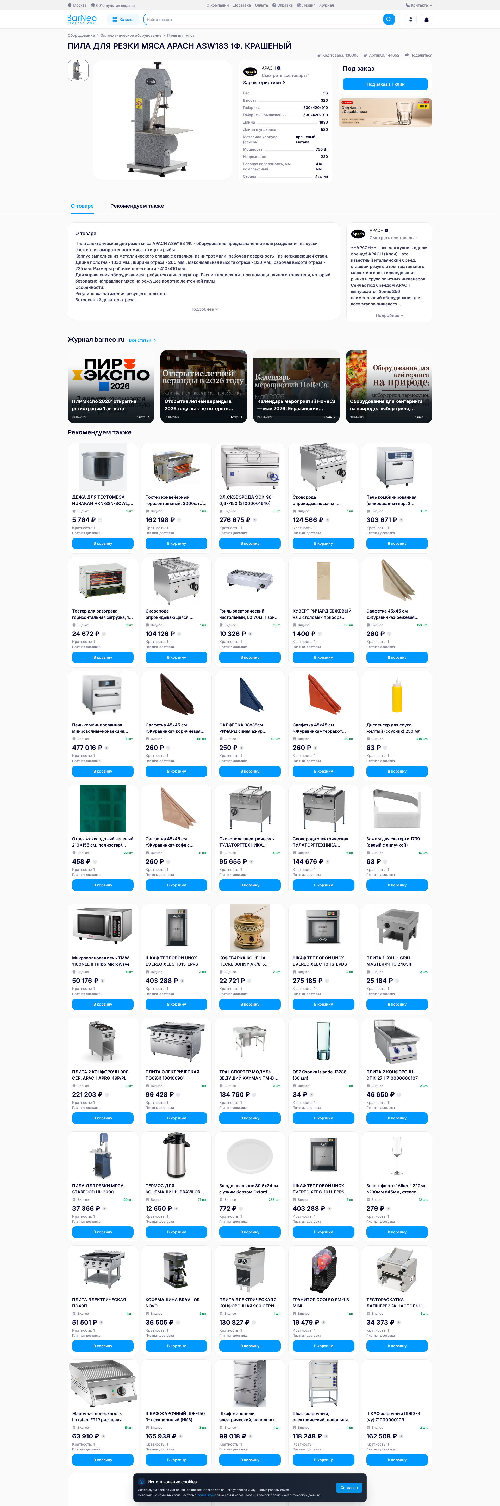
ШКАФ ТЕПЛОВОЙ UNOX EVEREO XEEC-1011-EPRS (318, 1189)
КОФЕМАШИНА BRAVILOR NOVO (172, 1302)
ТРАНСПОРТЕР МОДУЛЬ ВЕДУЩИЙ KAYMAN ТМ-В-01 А (249, 1075)
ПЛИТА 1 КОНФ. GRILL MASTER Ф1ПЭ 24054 (388, 961)
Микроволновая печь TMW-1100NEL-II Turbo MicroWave (101, 961)
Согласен (349, 1487)
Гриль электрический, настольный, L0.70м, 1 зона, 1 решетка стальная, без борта (248, 614)
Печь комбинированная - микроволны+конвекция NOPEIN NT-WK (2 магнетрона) (98, 728)
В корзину (102, 543)
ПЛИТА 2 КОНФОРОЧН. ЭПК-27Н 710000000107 (392, 1075)
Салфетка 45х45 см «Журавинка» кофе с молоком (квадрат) (168, 842)
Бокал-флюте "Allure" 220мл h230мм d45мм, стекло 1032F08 (396, 1189)
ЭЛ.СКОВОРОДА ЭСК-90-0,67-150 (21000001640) (246, 500)
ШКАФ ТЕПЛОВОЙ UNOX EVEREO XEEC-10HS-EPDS (320, 961)
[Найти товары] (388, 19)
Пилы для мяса (181, 35)
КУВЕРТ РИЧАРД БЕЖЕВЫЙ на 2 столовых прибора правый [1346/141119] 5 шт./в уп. (322, 614)
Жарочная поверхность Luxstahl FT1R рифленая (97, 1416)
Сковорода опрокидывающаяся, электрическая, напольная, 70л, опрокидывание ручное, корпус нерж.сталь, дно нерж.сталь (323, 500)
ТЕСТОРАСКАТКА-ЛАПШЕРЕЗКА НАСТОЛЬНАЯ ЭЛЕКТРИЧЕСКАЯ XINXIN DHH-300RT (396, 1303)
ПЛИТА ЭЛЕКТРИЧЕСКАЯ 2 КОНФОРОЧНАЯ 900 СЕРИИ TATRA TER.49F (248, 1303)
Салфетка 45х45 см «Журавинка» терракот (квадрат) (317, 728)
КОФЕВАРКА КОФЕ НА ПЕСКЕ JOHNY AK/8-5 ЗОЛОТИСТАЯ (242, 961)
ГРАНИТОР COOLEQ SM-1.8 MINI (321, 1302)
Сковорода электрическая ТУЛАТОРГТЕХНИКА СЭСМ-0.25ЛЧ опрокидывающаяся (320, 842)
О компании (218, 5)
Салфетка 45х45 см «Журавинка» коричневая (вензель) (173, 728)
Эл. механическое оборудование (131, 35)
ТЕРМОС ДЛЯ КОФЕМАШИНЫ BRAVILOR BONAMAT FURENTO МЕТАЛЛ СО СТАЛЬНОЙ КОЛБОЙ (173, 1189)
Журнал (326, 5)
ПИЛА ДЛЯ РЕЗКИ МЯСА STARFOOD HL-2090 (98, 1189)
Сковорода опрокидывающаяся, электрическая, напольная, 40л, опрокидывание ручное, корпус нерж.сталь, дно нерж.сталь (175, 614)
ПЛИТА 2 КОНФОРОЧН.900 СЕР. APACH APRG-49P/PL (100, 1075)
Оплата (261, 5)
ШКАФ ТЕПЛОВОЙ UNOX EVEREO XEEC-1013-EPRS (172, 961)
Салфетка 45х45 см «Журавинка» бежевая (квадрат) (390, 614)
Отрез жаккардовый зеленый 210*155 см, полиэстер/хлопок (103, 842)
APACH (269, 68)
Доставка (242, 5)
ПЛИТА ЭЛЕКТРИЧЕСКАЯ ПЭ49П (99, 1302)
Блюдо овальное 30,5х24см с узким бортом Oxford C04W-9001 (248, 1189)
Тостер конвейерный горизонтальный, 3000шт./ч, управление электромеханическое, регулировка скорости (176, 500)
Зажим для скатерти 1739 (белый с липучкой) (393, 842)
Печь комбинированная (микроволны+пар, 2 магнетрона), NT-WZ (391, 500)
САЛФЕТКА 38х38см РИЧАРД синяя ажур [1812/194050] (241, 728)
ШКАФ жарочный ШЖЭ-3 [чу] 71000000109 (393, 1416)
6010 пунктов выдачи (115, 5)
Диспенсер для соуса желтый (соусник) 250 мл (393, 728)
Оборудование (81, 35)
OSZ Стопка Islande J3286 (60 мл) (319, 1075)
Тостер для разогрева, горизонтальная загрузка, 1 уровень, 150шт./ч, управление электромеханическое (100, 614)
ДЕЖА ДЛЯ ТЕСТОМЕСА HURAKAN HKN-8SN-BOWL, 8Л (100, 500)
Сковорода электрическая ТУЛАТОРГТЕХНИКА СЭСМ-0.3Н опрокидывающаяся (247, 842)
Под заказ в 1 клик (385, 84)
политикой (205, 1495)
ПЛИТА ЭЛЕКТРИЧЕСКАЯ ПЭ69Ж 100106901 (172, 1075)
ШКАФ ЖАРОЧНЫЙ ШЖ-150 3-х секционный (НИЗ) (175, 1416)
